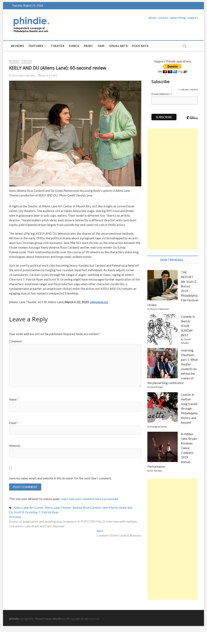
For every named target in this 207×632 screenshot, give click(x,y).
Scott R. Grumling (26, 512)
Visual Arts (118, 45)
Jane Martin (110, 507)
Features (36, 45)
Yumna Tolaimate (159, 308)
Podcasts (140, 45)
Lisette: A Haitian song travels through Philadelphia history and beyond (189, 408)
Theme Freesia (43, 618)
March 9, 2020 (48, 75)
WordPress (59, 618)
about (152, 17)
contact (163, 17)
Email (13, 423)
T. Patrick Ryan (49, 512)
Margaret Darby (158, 426)
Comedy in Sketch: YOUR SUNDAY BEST (188, 326)
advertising (178, 17)
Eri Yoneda (156, 470)
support (192, 17)
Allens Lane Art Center (28, 507)
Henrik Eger (156, 386)
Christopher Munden (23, 75)
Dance (74, 45)
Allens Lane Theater (58, 507)
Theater (57, 45)
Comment (15, 341)
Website (14, 445)
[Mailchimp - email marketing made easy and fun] (192, 120)
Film (101, 45)
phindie (14, 618)
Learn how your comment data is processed (89, 499)
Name (14, 399)
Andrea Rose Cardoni (87, 507)
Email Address (161, 94)
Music (88, 45)
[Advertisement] (172, 189)
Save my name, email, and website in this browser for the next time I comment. (60, 478)
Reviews (17, 45)
